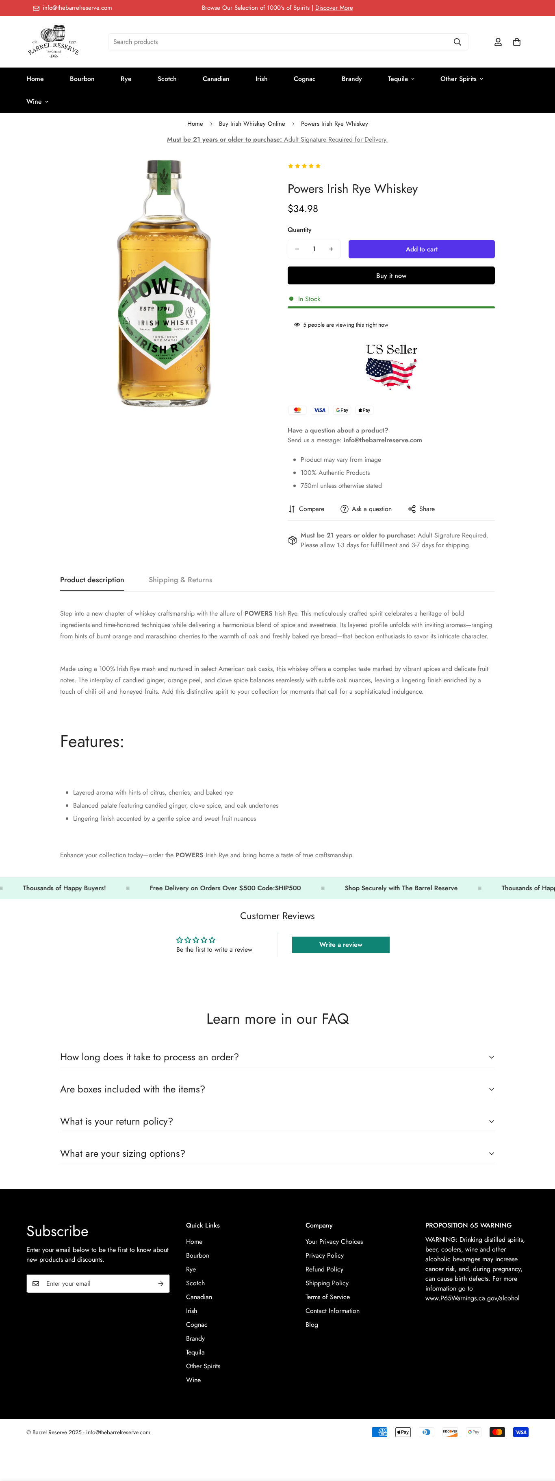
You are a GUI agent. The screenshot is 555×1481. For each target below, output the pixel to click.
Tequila (398, 78)
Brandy (352, 78)
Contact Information (333, 1310)
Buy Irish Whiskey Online (252, 123)
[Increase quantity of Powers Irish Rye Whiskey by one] (331, 249)
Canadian (216, 78)
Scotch (167, 78)
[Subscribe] (161, 1283)
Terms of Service (328, 1296)
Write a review (340, 944)
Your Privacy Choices (334, 1241)
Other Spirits (458, 78)
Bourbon (82, 78)
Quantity (300, 229)
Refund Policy (324, 1268)
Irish (262, 78)
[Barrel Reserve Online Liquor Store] (53, 42)
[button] (516, 42)
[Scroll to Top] (539, 1436)
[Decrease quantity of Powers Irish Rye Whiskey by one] (297, 249)
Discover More (334, 7)
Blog (312, 1324)
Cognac (305, 78)
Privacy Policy (325, 1255)
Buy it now (391, 275)
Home (35, 78)
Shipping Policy (327, 1282)
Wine (34, 101)
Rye (126, 78)
